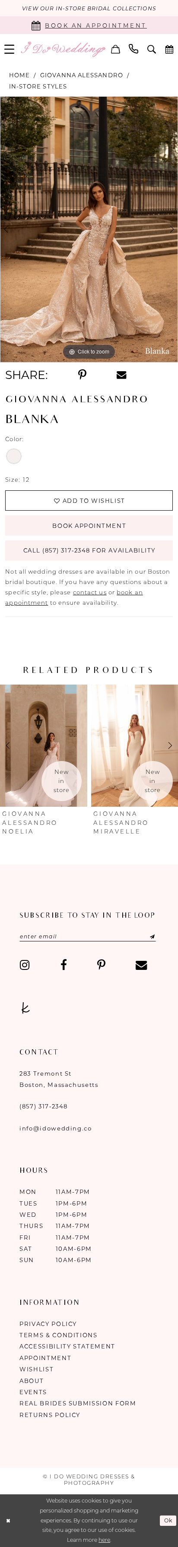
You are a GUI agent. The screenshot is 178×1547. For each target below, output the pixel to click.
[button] (115, 49)
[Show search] (152, 49)
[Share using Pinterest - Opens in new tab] (81, 375)
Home (19, 75)
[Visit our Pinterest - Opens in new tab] (101, 965)
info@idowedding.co (55, 1128)
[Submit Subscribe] (143, 936)
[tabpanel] (89, 229)
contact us (90, 592)
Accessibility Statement (67, 1346)
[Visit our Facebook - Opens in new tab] (63, 965)
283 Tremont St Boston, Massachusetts (59, 1079)
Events (33, 1392)
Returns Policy (49, 1414)
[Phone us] (133, 49)
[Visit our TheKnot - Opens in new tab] (25, 1008)
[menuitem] (115, 49)
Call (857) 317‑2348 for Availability (89, 550)
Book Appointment (89, 525)
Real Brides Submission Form (78, 1403)
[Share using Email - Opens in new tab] (121, 375)
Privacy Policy (48, 1323)
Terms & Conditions (58, 1335)
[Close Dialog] (8, 1520)
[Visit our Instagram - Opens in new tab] (24, 965)
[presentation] (43, 746)
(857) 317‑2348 (43, 1106)
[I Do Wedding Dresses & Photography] (63, 49)
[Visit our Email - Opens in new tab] (141, 965)
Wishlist (36, 1369)
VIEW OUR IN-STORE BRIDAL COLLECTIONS (89, 8)
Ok (168, 1520)
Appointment (45, 1357)
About (31, 1380)
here (104, 1540)
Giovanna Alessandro (81, 75)
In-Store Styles (38, 86)
